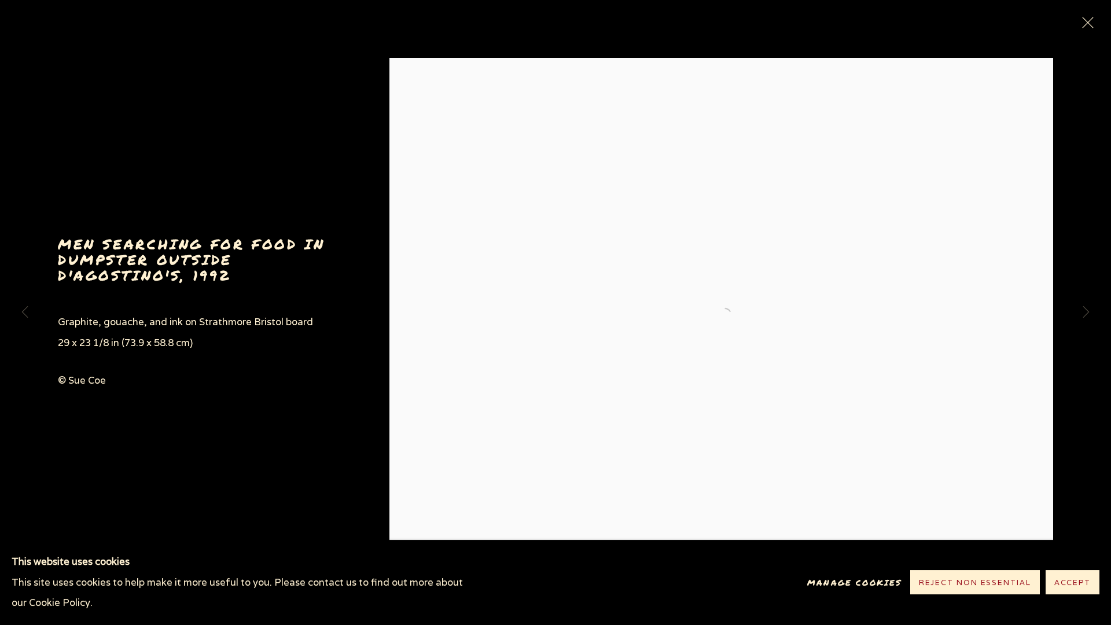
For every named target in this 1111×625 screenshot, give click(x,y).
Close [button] (1085, 26)
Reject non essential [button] (975, 583)
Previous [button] (25, 312)
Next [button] (1086, 312)
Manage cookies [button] (854, 582)
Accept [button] (1072, 583)
